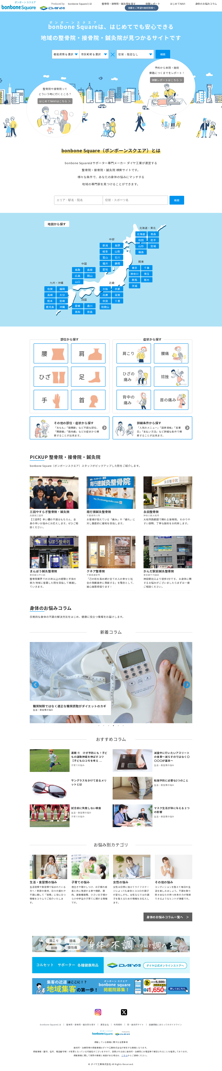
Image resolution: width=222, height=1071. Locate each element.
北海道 (141, 234)
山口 (77, 282)
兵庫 (105, 295)
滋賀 (117, 295)
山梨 (117, 251)
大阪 (105, 289)
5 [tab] (118, 725)
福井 (105, 263)
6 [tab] (123, 725)
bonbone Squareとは (80, 3)
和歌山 (105, 307)
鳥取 (77, 270)
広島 (77, 276)
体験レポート (153, 3)
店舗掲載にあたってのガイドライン (165, 1025)
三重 (117, 301)
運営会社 (104, 1025)
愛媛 (77, 306)
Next (184, 682)
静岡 (117, 263)
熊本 (50, 301)
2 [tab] (103, 725)
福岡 (62, 289)
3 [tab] (108, 725)
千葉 (147, 268)
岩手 (153, 240)
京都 (117, 289)
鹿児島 (50, 307)
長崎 (50, 295)
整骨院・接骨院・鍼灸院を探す (119, 3)
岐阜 (105, 251)
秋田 (141, 240)
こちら (124, 1055)
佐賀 (50, 289)
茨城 (134, 286)
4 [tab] (113, 725)
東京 (134, 268)
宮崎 (62, 301)
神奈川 (135, 274)
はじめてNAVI (177, 3)
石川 (117, 257)
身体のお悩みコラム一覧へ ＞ (168, 917)
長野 (117, 245)
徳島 (90, 312)
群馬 (134, 280)
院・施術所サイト (135, 1025)
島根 (90, 270)
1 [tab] (98, 725)
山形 (141, 246)
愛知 (105, 269)
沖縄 (62, 307)
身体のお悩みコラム (206, 3)
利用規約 (118, 1025)
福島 (141, 252)
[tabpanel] (111, 682)
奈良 (105, 301)
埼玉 (147, 274)
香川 (90, 306)
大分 (62, 295)
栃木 (147, 280)
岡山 (90, 276)
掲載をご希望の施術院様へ (141, 7)
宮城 (153, 246)
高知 (77, 312)
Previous (33, 682)
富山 (105, 257)
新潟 (105, 245)
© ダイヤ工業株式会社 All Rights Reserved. (111, 1064)
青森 (153, 234)
